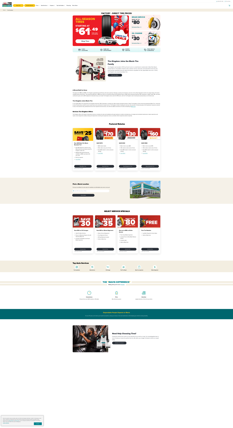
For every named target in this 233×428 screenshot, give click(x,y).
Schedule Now (136, 27)
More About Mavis (114, 75)
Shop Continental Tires (150, 166)
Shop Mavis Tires (83, 166)
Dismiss (37, 423)
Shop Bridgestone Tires (127, 166)
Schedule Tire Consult (119, 342)
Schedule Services (29, 5)
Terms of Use (17, 420)
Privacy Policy (11, 420)
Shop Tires (18, 5)
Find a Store (83, 195)
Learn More (78, 159)
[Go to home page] (7, 4)
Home (4, 10)
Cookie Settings (6, 423)
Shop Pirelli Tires (105, 166)
